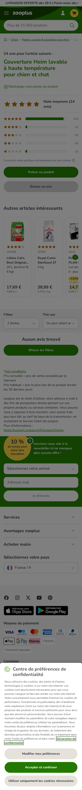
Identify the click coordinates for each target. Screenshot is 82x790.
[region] (41, 726)
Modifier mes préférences (41, 754)
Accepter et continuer (41, 767)
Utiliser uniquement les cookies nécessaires (41, 781)
